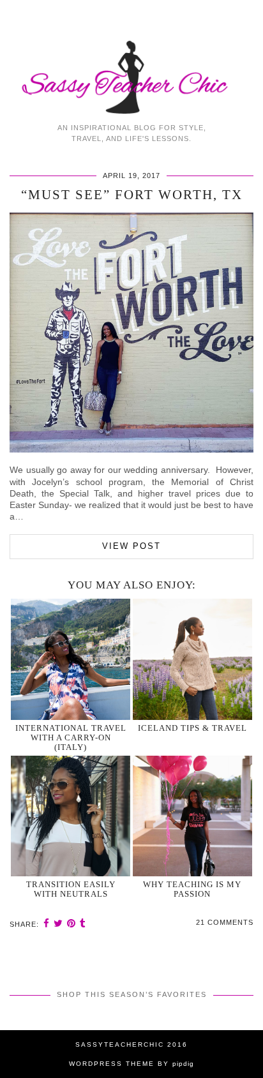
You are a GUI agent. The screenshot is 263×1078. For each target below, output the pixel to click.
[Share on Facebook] (46, 923)
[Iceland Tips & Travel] (192, 659)
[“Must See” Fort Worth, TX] (131, 449)
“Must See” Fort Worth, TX (132, 194)
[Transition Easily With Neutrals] (70, 816)
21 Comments (224, 922)
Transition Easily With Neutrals (71, 889)
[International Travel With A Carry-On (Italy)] (70, 659)
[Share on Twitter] (58, 923)
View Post (131, 546)
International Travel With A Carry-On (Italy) (70, 737)
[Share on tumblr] (83, 923)
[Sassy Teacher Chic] (131, 58)
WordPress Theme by (131, 1063)
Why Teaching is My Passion (192, 889)
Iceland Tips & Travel (192, 728)
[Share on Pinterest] (71, 923)
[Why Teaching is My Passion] (192, 816)
